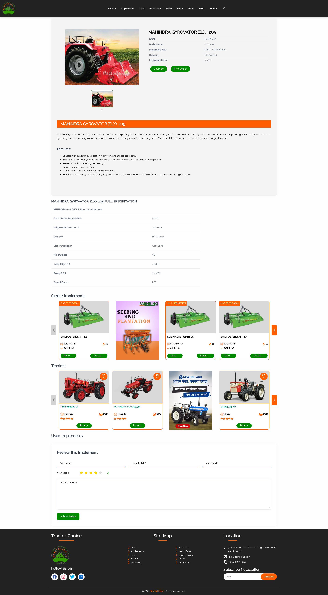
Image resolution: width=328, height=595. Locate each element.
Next (274, 330)
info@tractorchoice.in (239, 557)
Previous (53, 330)
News (191, 8)
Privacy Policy (186, 555)
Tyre (141, 8)
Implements (127, 8)
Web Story (136, 562)
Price (67, 355)
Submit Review (68, 516)
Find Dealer (180, 68)
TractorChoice (157, 591)
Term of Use (185, 551)
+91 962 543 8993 (237, 562)
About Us (183, 547)
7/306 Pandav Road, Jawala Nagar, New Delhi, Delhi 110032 (252, 549)
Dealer (134, 558)
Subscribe (269, 577)
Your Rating (63, 473)
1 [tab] (102, 109)
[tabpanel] (102, 98)
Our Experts (185, 562)
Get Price (159, 68)
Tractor (134, 547)
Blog (201, 8)
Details (98, 355)
